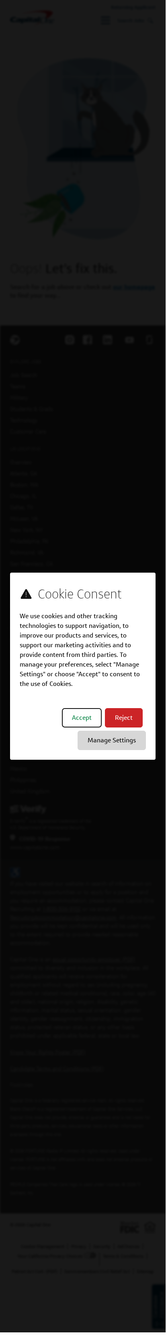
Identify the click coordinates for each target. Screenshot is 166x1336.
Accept (82, 717)
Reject (124, 717)
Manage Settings (112, 740)
